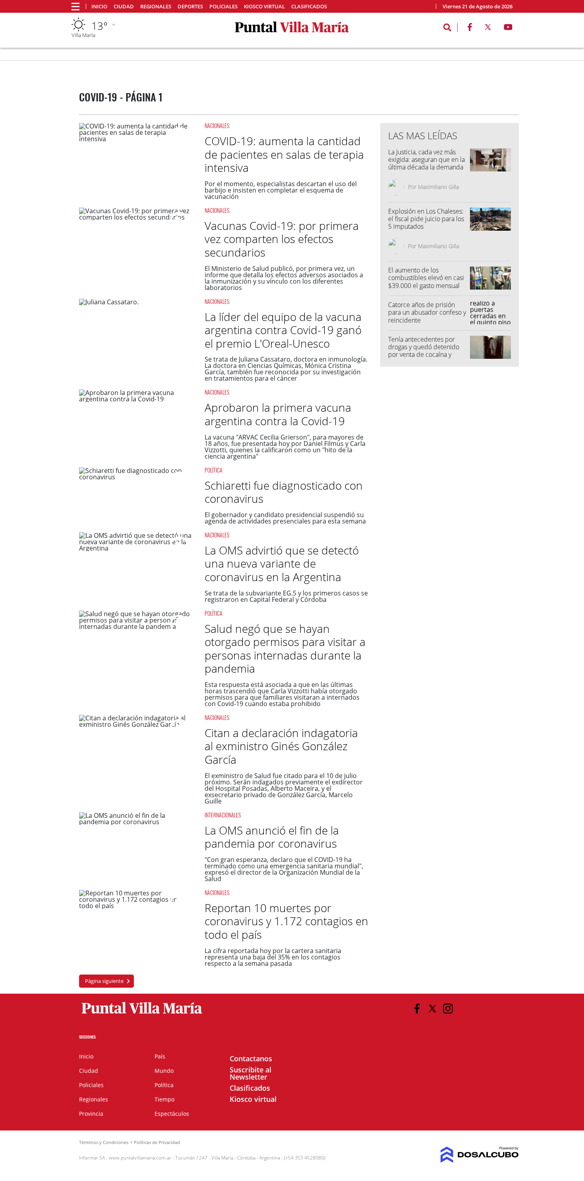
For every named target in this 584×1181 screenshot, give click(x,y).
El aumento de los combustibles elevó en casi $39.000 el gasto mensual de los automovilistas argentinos (426, 285)
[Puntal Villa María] (142, 1014)
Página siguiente (104, 980)
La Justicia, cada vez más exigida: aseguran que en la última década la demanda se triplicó (426, 163)
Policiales (223, 6)
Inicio (99, 6)
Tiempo (164, 1099)
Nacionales (217, 125)
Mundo (164, 1070)
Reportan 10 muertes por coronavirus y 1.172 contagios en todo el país (286, 921)
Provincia (91, 1113)
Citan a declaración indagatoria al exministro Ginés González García (281, 746)
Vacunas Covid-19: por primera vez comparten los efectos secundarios (282, 239)
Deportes (190, 6)
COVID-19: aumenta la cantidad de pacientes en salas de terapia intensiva (284, 154)
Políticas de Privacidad (157, 1142)
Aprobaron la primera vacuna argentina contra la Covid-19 (278, 414)
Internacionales (223, 815)
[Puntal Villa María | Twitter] (488, 28)
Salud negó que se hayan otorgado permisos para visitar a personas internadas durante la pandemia (285, 648)
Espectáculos (172, 1113)
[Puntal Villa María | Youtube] (508, 28)
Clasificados (309, 6)
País (160, 1056)
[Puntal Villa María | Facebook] (470, 28)
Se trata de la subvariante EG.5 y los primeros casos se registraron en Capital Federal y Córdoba (286, 596)
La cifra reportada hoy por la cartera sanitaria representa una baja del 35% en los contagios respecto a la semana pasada (273, 957)
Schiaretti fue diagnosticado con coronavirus (284, 492)
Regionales (155, 6)
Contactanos (251, 1058)
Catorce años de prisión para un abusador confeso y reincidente (427, 312)
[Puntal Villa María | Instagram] (448, 1009)
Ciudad (124, 6)
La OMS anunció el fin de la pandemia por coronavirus (272, 837)
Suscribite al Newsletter (250, 1073)
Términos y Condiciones (103, 1142)
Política (213, 470)
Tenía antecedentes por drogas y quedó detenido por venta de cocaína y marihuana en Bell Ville (423, 351)
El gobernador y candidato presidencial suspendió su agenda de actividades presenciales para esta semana (285, 517)
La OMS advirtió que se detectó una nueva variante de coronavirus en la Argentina (282, 563)
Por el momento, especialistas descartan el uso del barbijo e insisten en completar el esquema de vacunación (281, 190)
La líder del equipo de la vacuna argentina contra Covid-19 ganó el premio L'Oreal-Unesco (283, 330)
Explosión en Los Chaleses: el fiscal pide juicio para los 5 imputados (426, 219)
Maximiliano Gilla (438, 187)
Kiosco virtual (264, 6)
